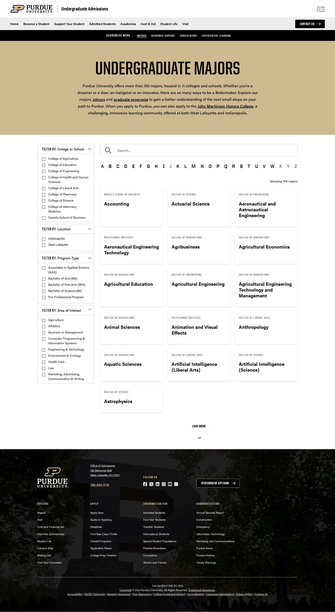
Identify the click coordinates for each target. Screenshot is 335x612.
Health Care (56, 361)
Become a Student (36, 24)
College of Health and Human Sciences (68, 179)
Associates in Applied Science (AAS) (68, 269)
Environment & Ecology (64, 355)
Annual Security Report (210, 512)
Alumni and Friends (155, 562)
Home (14, 24)
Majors (142, 35)
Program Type (60, 258)
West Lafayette (58, 244)
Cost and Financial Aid (50, 527)
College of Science (60, 200)
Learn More (131, 207)
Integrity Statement (118, 594)
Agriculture (56, 320)
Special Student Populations (159, 541)
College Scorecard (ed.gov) (170, 594)
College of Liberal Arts (63, 188)
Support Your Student (69, 24)
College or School (63, 149)
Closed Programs (100, 541)
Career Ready (188, 35)
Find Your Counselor (49, 562)
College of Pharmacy (62, 194)
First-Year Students (154, 519)
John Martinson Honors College (225, 106)
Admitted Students (102, 24)
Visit (185, 24)
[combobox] (199, 150)
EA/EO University (94, 594)
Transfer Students (153, 527)
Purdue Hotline (205, 555)
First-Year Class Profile (103, 534)
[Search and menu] (320, 9)
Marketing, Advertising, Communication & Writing (66, 376)
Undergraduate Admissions (84, 8)
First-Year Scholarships (50, 534)
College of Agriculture (63, 158)
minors (99, 99)
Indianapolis (56, 238)
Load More (199, 426)
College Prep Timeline (103, 555)
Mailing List (44, 555)
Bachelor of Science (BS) (65, 290)
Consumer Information (220, 594)
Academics (128, 24)
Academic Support (163, 35)
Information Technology (210, 534)
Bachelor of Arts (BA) (62, 278)
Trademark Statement (201, 590)
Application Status (101, 548)
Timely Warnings (206, 562)
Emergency (203, 527)
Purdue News (204, 548)
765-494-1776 (99, 485)
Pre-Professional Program (66, 297)
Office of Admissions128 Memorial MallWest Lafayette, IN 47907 (105, 470)
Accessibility (74, 594)
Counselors (150, 555)
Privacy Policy (244, 594)
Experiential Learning (216, 35)
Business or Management (65, 332)
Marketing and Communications (215, 541)
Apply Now (97, 512)
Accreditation (195, 594)
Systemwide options (215, 483)
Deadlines (96, 527)
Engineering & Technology (66, 349)
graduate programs (131, 99)
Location (56, 228)
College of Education (62, 164)
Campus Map (45, 548)
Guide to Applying (101, 519)
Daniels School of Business (66, 217)
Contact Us (307, 24)
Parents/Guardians (154, 548)
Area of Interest (61, 310)
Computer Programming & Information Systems (66, 340)
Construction (204, 519)
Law (51, 368)
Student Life (169, 24)
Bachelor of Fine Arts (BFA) (66, 284)
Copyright (126, 590)
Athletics (54, 326)
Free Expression (142, 594)
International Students (156, 534)
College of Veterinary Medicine (62, 208)
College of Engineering (63, 171)
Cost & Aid (148, 24)
